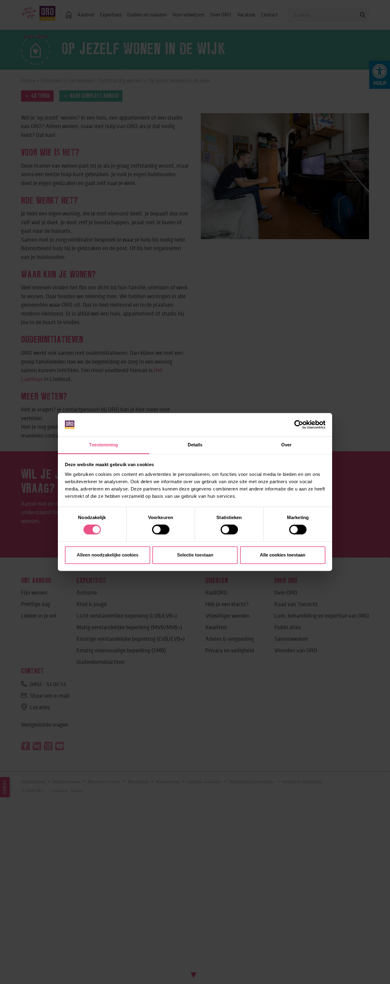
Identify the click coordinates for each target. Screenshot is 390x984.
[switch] (160, 530)
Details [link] (195, 444)
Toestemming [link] (103, 444)
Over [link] (286, 444)
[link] (298, 424)
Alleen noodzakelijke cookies (107, 554)
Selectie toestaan (195, 554)
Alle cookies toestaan (282, 554)
